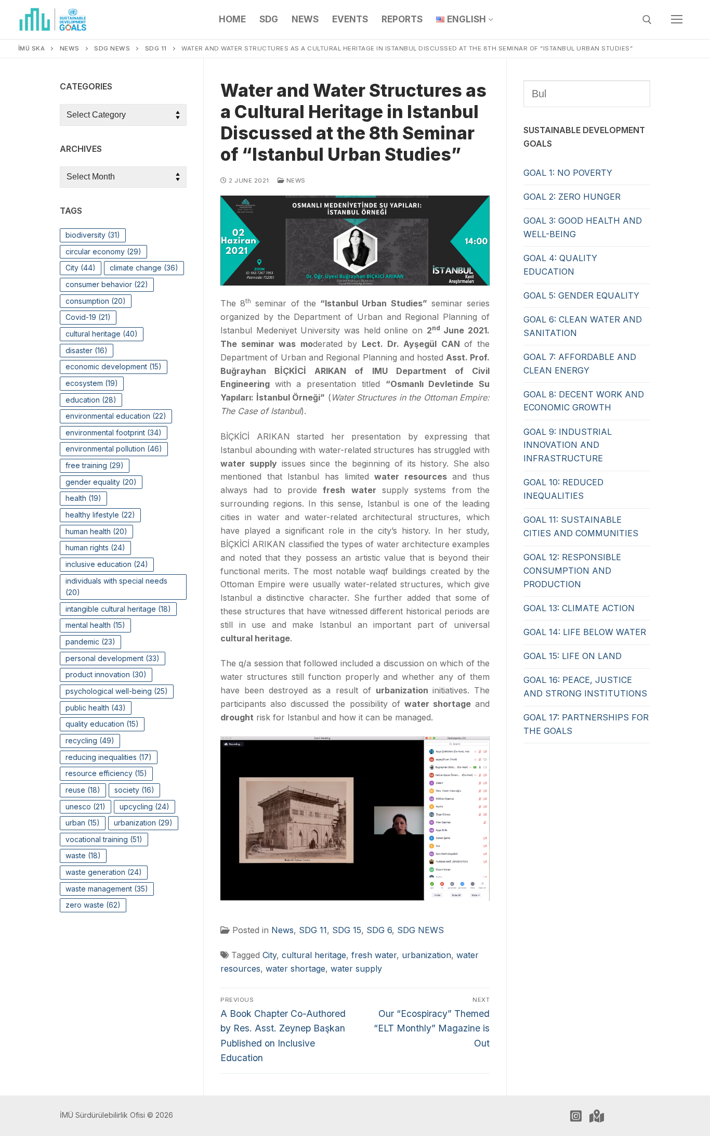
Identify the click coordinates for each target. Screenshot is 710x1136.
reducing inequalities (108, 757)
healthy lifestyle (100, 514)
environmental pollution (113, 448)
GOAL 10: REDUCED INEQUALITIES (563, 489)
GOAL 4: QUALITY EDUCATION (560, 265)
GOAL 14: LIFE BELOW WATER (584, 632)
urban (82, 822)
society (134, 789)
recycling (89, 740)
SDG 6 (379, 930)
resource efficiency (106, 773)
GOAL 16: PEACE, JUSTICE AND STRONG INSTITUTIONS (585, 687)
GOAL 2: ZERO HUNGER (572, 196)
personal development (112, 658)
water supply (356, 968)
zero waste (93, 904)
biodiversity (92, 234)
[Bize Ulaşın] (596, 1116)
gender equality (101, 481)
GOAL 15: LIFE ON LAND (572, 656)
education (90, 399)
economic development (113, 366)
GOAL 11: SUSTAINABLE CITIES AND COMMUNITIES (580, 526)
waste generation (103, 872)
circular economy (103, 251)
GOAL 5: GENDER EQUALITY (581, 295)
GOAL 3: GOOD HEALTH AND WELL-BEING (582, 227)
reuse (82, 789)
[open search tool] (647, 19)
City (269, 955)
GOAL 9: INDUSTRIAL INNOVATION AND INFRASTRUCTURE (567, 445)
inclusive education (106, 564)
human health (96, 531)
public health (95, 707)
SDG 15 (346, 930)
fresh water (374, 955)
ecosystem (91, 383)
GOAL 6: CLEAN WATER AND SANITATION (582, 326)
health (83, 498)
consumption (95, 300)
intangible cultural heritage (118, 608)
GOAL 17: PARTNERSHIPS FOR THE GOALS (586, 724)
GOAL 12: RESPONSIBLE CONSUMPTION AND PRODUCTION (572, 570)
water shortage (295, 968)
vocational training (103, 839)
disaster (86, 350)
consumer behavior (106, 284)
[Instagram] (576, 1116)
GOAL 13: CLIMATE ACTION (579, 608)
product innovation (106, 674)
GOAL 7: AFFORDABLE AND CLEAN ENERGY (579, 364)
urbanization (426, 955)
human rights (95, 547)
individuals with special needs (116, 586)
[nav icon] (676, 20)
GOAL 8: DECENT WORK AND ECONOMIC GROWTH (583, 401)
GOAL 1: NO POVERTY (567, 172)
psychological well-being (116, 691)
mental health (95, 625)
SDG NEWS (420, 930)
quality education (102, 723)
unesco (85, 806)
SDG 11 (313, 930)
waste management (106, 888)
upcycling (144, 806)
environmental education (115, 415)
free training (94, 465)
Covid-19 (88, 317)
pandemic (90, 641)
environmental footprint (113, 432)
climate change (144, 267)
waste (83, 855)
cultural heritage (314, 955)
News (295, 180)
